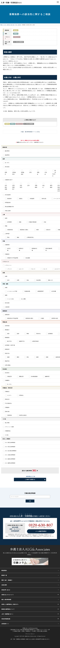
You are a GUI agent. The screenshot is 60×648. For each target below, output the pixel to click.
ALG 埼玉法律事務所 (10, 446)
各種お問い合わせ (5, 589)
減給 (18, 237)
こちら (47, 536)
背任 (28, 357)
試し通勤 (23, 299)
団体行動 (7, 411)
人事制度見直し (30, 237)
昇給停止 (38, 333)
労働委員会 (7, 430)
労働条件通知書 (32, 222)
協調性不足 (22, 341)
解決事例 (7, 151)
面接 (20, 222)
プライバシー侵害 (9, 426)
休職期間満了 (41, 291)
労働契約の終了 (9, 179)
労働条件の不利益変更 (12, 257)
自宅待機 (54, 291)
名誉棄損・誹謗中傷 (10, 345)
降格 (28, 333)
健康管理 (47, 376)
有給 (28, 280)
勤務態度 (7, 337)
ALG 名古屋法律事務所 (10, 450)
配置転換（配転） (24, 229)
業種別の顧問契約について (7, 609)
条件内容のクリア (30, 476)
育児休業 (7, 302)
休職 (6, 287)
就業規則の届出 (29, 318)
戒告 (8, 333)
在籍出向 (48, 229)
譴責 (18, 333)
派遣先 (20, 198)
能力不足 (9, 341)
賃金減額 (28, 257)
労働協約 (7, 407)
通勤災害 (21, 376)
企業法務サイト (5, 623)
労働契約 (7, 254)
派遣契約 (9, 198)
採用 (6, 218)
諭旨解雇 (50, 333)
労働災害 (9, 376)
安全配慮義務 (34, 376)
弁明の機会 (7, 365)
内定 (45, 222)
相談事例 (16, 30)
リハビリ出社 (10, 299)
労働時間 (7, 244)
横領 (18, 357)
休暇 (6, 276)
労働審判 (7, 380)
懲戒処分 (7, 329)
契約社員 (44, 198)
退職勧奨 (16, 33)
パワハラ (9, 269)
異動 (6, 226)
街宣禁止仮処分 (23, 415)
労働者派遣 (10, 229)
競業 (47, 357)
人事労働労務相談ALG (11, 2)
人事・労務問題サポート (7, 614)
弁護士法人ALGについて (7, 594)
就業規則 (7, 314)
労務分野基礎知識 (5, 618)
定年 (28, 185)
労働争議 (9, 415)
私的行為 (7, 353)
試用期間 (9, 222)
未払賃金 (7, 166)
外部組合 (21, 395)
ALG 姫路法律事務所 (10, 459)
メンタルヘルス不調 (12, 291)
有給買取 (38, 280)
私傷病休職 (27, 291)
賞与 (30, 172)
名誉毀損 (7, 325)
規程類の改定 (55, 318)
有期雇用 (32, 198)
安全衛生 (7, 372)
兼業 (37, 357)
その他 (6, 435)
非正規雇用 (7, 194)
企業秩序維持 (35, 341)
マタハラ (33, 269)
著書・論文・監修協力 (6, 580)
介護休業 (7, 307)
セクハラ (21, 269)
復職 (6, 295)
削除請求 (7, 349)
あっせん (7, 162)
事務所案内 (4, 570)
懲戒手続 (7, 361)
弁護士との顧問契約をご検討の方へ (10, 604)
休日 (8, 280)
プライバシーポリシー (30, 633)
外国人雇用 (7, 210)
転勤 (37, 229)
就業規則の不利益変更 (12, 318)
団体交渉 (7, 399)
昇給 (8, 237)
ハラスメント (17, 37)
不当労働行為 (8, 403)
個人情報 (7, 422)
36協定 (42, 318)
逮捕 (8, 357)
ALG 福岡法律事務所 (10, 463)
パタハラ (45, 269)
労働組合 (7, 391)
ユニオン (9, 395)
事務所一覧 (4, 575)
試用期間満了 (13, 187)
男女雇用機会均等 (9, 206)
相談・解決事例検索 (6, 599)
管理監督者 (7, 202)
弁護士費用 (4, 585)
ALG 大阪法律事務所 (10, 454)
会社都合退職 (6, 187)
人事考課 (7, 233)
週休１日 (50, 280)
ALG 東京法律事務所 (18, 42)
